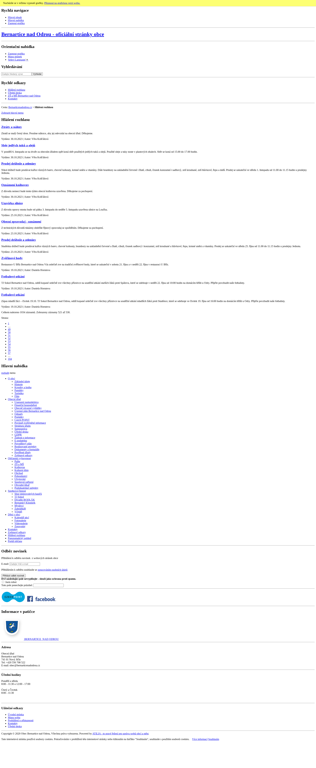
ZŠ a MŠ (19, 464)
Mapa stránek (15, 56)
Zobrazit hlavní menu (12, 112)
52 (9, 338)
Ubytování (20, 479)
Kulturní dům (21, 470)
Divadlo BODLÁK (24, 499)
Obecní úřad (14, 399)
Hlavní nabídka (16, 20)
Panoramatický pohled (19, 538)
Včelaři (18, 511)
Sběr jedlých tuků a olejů (18, 145)
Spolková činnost (17, 490)
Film (16, 396)
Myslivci (19, 505)
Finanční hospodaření (25, 405)
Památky (19, 390)
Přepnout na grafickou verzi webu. (62, 3)
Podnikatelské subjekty (26, 488)
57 (9, 353)
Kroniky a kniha (22, 387)
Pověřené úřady (22, 452)
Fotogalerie (20, 520)
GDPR (18, 434)
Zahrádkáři (20, 508)
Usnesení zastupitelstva (26, 402)
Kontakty (13, 98)
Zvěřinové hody (12, 258)
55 (9, 347)
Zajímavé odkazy (23, 455)
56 (9, 350)
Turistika (19, 393)
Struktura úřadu (22, 425)
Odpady (18, 414)
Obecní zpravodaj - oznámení (21, 221)
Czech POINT (22, 420)
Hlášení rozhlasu (16, 89)
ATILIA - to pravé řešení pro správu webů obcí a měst (120, 733)
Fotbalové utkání (13, 276)
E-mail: (5, 563)
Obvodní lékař (21, 485)
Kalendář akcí (21, 517)
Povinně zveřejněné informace (30, 422)
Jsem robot (10, 582)
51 (9, 335)
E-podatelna (20, 440)
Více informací (200, 739)
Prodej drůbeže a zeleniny (18, 163)
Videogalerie (21, 523)
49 (9, 329)
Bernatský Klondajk (24, 502)
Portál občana (15, 541)
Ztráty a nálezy (11, 127)
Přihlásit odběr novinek (13, 575)
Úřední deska (15, 92)
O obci (11, 378)
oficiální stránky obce (52, 34)
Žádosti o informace (24, 437)
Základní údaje (22, 381)
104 (10, 359)
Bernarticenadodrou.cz (20, 107)
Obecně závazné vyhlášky (28, 408)
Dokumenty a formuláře (26, 449)
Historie (18, 384)
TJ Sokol (19, 496)
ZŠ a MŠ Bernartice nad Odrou (24, 95)
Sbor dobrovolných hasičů (28, 493)
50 (9, 332)
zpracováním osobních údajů (52, 569)
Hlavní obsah (15, 17)
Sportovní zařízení (23, 482)
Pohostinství (20, 476)
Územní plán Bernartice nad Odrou (32, 411)
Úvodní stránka (16, 714)
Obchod (18, 473)
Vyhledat (37, 74)
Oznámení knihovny (15, 185)
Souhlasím (213, 739)
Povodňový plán (23, 443)
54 (9, 344)
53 (9, 341)
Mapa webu (14, 717)
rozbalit (5, 373)
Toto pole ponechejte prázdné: (17, 585)
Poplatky (19, 417)
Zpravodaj (19, 526)
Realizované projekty (25, 446)
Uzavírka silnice (12, 203)
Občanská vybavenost (19, 458)
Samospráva (20, 428)
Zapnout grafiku (16, 23)
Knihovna (19, 467)
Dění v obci (14, 514)
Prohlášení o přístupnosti (20, 720)
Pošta (17, 461)
